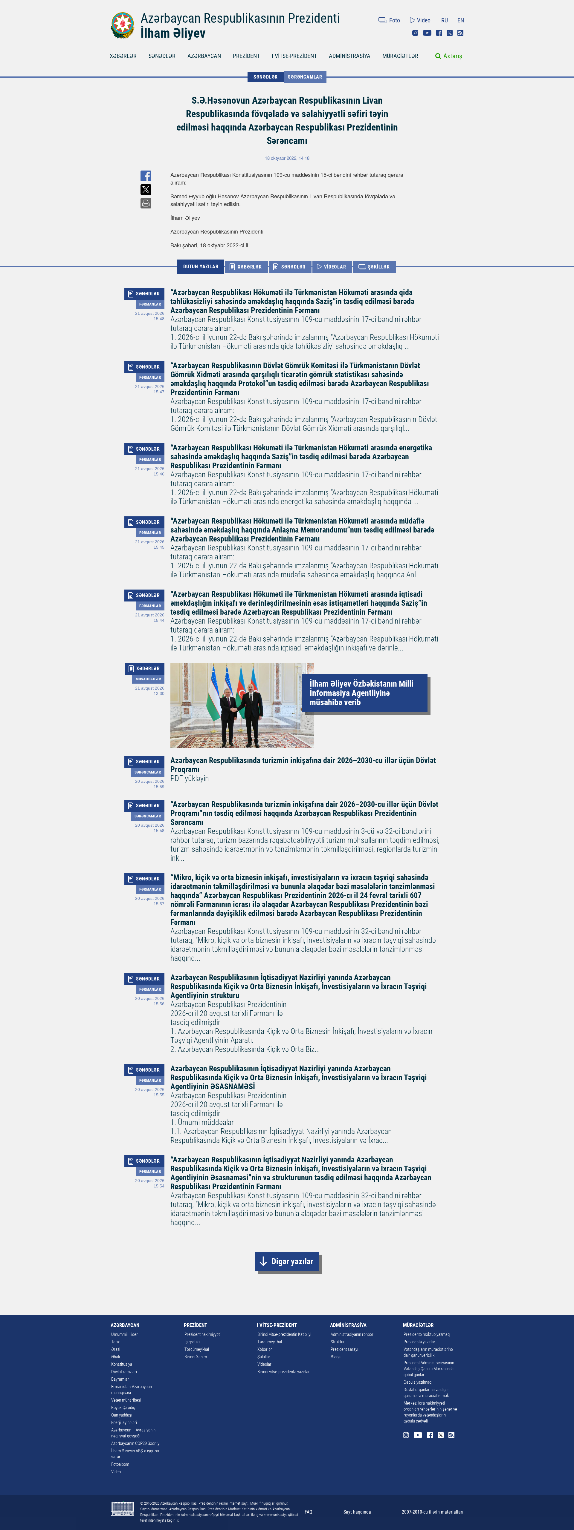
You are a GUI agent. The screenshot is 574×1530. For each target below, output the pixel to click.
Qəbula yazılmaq (417, 1382)
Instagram (415, 33)
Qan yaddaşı (121, 1415)
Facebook (439, 33)
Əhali (115, 1356)
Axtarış (452, 56)
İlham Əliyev (173, 33)
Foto (394, 20)
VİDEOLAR (335, 267)
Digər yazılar (292, 1261)
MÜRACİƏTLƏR (400, 55)
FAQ (308, 1511)
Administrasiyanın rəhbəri (352, 1334)
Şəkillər (263, 1356)
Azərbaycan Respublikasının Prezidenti (240, 18)
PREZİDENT (246, 55)
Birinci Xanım (195, 1356)
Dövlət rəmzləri (124, 1371)
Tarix (115, 1342)
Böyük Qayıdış (123, 1407)
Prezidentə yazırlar (419, 1342)
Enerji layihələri (124, 1422)
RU (444, 20)
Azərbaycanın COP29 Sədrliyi (135, 1443)
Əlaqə (336, 1356)
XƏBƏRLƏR (123, 55)
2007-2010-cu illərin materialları (432, 1511)
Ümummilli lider (124, 1334)
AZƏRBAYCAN (204, 55)
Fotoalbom (120, 1464)
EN (460, 20)
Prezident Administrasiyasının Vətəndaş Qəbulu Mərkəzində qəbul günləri (429, 1368)
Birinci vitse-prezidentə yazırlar (283, 1371)
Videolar (264, 1364)
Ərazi (115, 1349)
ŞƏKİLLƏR (379, 267)
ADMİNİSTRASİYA (349, 55)
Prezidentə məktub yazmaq (427, 1334)
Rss (460, 33)
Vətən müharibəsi (126, 1400)
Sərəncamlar (305, 77)
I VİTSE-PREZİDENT (294, 55)
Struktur (338, 1342)
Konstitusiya (121, 1364)
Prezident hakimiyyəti (202, 1334)
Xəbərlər (264, 1349)
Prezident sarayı (344, 1349)
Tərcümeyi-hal (196, 1349)
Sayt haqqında (357, 1511)
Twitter (450, 33)
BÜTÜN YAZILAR (200, 266)
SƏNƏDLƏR (162, 55)
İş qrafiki (192, 1342)
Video (423, 20)
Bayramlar (120, 1379)
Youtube (427, 33)
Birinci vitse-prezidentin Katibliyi (284, 1334)
